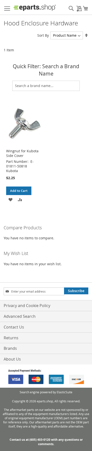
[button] (10, 199)
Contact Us (14, 327)
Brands (10, 348)
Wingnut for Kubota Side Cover (22, 153)
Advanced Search (20, 316)
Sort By (43, 35)
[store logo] (34, 7)
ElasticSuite (64, 392)
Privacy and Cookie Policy (27, 305)
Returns (11, 338)
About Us (12, 359)
